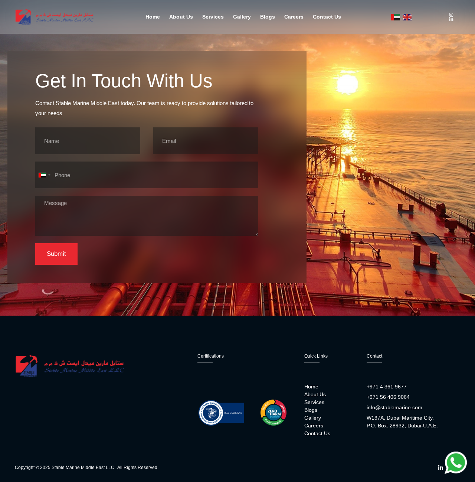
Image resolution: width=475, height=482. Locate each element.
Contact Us (327, 17)
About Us (181, 17)
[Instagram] (451, 15)
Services (213, 17)
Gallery (242, 17)
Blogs (267, 17)
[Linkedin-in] (451, 19)
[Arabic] (396, 16)
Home (152, 17)
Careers (294, 17)
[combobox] (44, 175)
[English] (407, 16)
